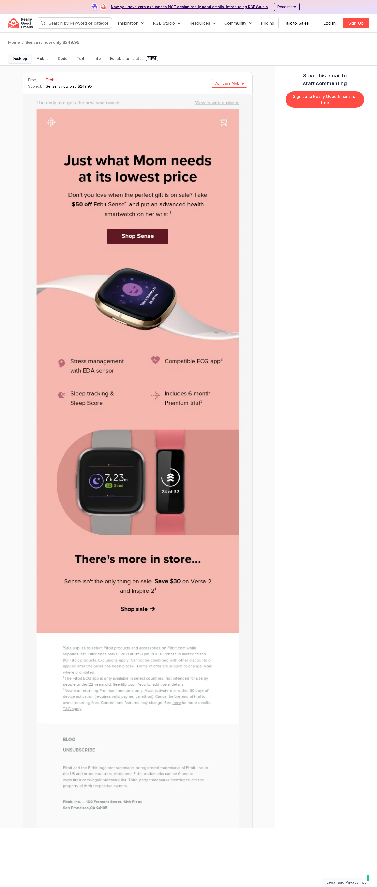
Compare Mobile (229, 83)
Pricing (267, 23)
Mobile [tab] (42, 58)
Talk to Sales (296, 23)
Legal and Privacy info (346, 882)
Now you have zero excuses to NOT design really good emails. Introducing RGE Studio (189, 7)
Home (14, 42)
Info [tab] (97, 58)
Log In (329, 23)
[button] (131, 23)
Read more (286, 7)
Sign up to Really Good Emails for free (325, 99)
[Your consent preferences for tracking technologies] (368, 878)
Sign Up (356, 23)
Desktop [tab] (19, 58)
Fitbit (50, 80)
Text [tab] (80, 58)
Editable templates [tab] (133, 58)
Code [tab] (62, 58)
